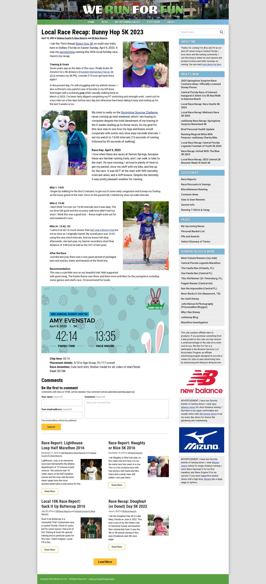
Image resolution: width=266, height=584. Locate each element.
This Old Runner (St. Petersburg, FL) (201, 278)
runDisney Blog (189, 317)
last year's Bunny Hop (102, 230)
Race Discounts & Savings (196, 184)
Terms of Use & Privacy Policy (101, 579)
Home (91, 22)
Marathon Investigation (194, 322)
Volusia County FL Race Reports (72, 38)
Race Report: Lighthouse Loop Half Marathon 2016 (62, 445)
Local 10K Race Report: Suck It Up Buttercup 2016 (63, 504)
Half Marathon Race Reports (73, 453)
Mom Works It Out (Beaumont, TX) (200, 293)
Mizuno (207, 479)
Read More (49, 491)
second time (67, 52)
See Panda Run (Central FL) (196, 273)
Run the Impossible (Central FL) (199, 288)
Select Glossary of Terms (195, 241)
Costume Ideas (189, 194)
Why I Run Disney (190, 312)
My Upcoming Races (127, 22)
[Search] (221, 32)
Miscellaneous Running (194, 189)
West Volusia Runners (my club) (199, 258)
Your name (52, 397)
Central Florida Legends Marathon (200, 263)
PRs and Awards (190, 236)
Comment (95, 397)
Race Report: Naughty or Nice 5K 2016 (126, 445)
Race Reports (188, 179)
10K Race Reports (63, 511)
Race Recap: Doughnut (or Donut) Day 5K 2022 (127, 504)
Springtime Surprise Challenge (139, 112)
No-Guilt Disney (190, 298)
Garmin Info (188, 204)
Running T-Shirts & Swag (195, 209)
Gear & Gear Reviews (193, 199)
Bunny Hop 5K (84, 43)
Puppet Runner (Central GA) (197, 283)
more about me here (211, 64)
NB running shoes (208, 414)
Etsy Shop (153, 22)
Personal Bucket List (193, 231)
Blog (105, 22)
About (171, 22)
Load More (105, 562)
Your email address (56, 409)
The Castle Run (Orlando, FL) (197, 268)
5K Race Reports (100, 38)
